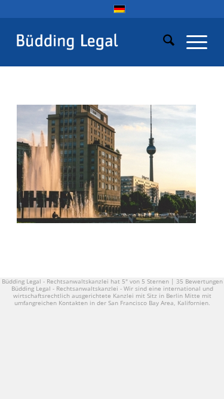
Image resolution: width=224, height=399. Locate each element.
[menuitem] (162, 42)
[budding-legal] (93, 42)
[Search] (162, 42)
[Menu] (190, 42)
